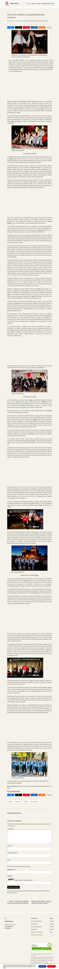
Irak (35, 246)
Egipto (33, 296)
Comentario (10, 829)
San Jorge (32, 440)
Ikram (42, 109)
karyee (19, 121)
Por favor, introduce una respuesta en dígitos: (19, 866)
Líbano (35, 21)
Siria (46, 21)
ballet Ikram (32, 434)
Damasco (49, 410)
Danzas (32, 21)
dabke (12, 121)
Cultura (27, 21)
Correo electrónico (12, 852)
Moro (18, 21)
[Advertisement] (29, 87)
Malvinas (40, 230)
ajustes (4, 967)
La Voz (19, 783)
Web (8, 859)
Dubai (47, 317)
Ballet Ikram (18, 801)
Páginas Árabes (14, 3)
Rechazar (51, 966)
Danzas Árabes (34, 801)
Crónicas (23, 21)
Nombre (9, 846)
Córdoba (26, 801)
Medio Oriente (41, 21)
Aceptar (42, 966)
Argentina (10, 801)
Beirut (35, 419)
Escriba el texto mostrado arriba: (23, 880)
